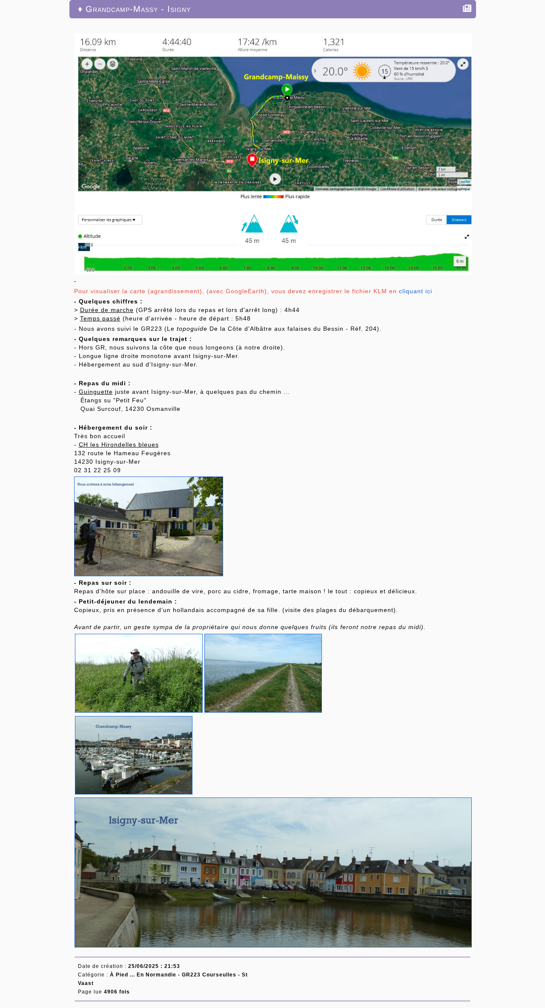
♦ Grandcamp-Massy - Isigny (134, 9)
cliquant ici (415, 291)
